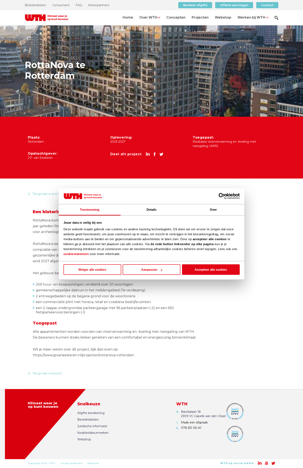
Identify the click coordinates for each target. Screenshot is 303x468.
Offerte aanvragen (234, 5)
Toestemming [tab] (89, 209)
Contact (267, 5)
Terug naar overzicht (47, 194)
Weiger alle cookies (92, 269)
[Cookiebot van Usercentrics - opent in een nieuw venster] (222, 196)
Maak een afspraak (194, 422)
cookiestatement (76, 254)
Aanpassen (149, 269)
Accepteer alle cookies (211, 269)
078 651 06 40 (191, 428)
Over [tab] (213, 209)
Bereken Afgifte (195, 5)
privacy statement (72, 463)
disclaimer (93, 463)
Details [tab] (152, 209)
